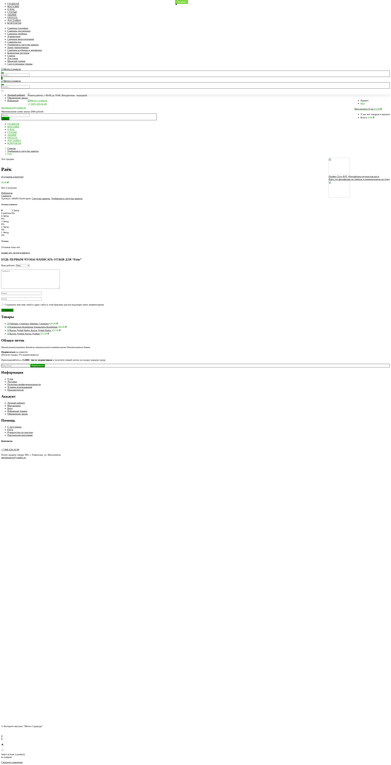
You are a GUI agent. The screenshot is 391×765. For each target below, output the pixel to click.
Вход (362, 103)
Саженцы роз (14, 42)
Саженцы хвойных (17, 33)
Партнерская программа (20, 435)
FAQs (10, 429)
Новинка (87, 347)
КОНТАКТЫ (14, 23)
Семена (11, 55)
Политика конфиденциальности (24, 384)
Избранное (13, 100)
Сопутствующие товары (20, 64)
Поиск (5, 118)
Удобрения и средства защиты (23, 44)
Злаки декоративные (18, 47)
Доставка (12, 381)
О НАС (11, 9)
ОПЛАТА (12, 17)
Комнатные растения (18, 53)
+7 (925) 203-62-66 (37, 104)
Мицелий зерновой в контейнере (13, 347)
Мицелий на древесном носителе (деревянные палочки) (46, 347)
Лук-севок (12, 58)
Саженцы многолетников (20, 39)
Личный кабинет (16, 95)
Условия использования (19, 387)
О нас (10, 379)
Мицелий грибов (16, 61)
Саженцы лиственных (19, 31)
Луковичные (13, 36)
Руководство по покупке (20, 432)
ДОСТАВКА (14, 20)
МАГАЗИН (13, 6)
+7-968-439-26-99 (10, 449)
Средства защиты (41, 198)
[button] (368, 109)
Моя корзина (14, 405)
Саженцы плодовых (17, 28)
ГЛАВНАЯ (13, 3)
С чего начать (14, 427)
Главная (11, 148)
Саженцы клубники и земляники (24, 50)
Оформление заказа (17, 98)
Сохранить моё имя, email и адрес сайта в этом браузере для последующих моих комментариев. (54, 304)
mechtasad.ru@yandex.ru (13, 107)
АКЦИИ (11, 14)
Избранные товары (17, 411)
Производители (15, 390)
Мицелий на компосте (75, 347)
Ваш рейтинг (8, 265)
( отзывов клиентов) (12, 177)
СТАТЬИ (12, 12)
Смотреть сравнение (12, 762)
